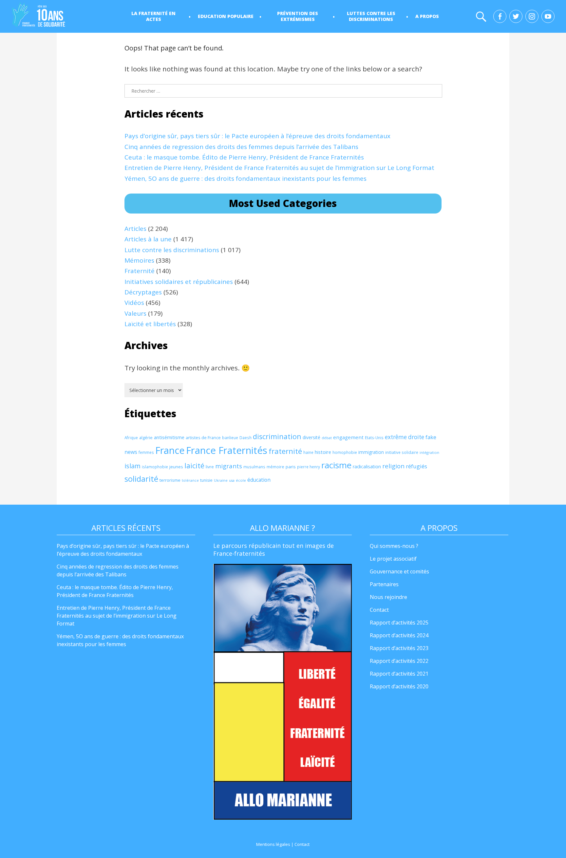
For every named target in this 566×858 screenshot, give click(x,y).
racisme (336, 465)
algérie (146, 437)
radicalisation (367, 466)
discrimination (277, 436)
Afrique (131, 437)
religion (393, 466)
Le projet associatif (393, 558)
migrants (228, 466)
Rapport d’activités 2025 (399, 622)
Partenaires (384, 584)
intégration (429, 452)
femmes (146, 452)
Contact (379, 609)
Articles (135, 228)
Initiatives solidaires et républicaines (178, 281)
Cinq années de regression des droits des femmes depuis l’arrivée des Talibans (241, 146)
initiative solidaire (401, 452)
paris (291, 467)
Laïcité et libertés (150, 324)
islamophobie (155, 467)
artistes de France (203, 437)
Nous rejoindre (388, 597)
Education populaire (226, 16)
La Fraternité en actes (153, 16)
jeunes (176, 467)
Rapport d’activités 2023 (399, 648)
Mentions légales (273, 844)
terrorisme (170, 480)
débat (327, 437)
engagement (348, 437)
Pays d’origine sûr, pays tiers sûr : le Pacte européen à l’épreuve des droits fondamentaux (257, 136)
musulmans (254, 467)
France (170, 450)
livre (210, 467)
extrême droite (404, 437)
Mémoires (139, 260)
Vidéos (134, 302)
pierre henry (308, 467)
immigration (371, 452)
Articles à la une (148, 239)
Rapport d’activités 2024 (399, 635)
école (241, 480)
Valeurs (135, 313)
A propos (427, 16)
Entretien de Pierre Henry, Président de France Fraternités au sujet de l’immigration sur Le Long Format (279, 167)
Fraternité (139, 271)
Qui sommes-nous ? (394, 546)
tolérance (190, 480)
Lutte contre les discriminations (171, 250)
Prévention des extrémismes (297, 16)
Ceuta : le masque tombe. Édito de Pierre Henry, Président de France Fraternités (244, 157)
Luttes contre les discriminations (371, 16)
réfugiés (416, 466)
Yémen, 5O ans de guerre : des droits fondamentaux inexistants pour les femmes (245, 178)
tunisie (206, 480)
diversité (311, 437)
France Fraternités (226, 450)
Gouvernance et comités (399, 571)
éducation (259, 479)
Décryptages (143, 292)
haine (308, 452)
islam (132, 465)
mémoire (275, 467)
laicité (194, 465)
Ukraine (221, 480)
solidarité (141, 478)
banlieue (230, 437)
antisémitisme (169, 437)
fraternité (285, 451)
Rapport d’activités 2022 (399, 660)
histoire (323, 452)
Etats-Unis (374, 437)
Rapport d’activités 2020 (399, 686)
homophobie (344, 452)
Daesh (245, 437)
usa (232, 480)
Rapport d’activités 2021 (399, 673)
